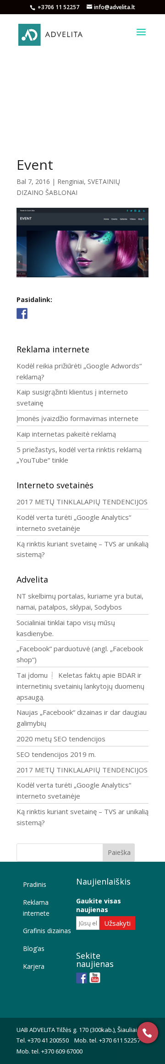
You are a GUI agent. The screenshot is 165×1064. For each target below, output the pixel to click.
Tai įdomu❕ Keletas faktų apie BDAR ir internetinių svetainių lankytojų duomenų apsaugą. (80, 686)
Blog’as (33, 948)
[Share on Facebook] (22, 313)
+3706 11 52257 (59, 7)
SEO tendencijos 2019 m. (56, 754)
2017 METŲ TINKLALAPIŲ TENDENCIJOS (82, 501)
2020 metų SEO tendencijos (60, 738)
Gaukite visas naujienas (98, 905)
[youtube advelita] (94, 977)
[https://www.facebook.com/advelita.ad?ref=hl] (81, 977)
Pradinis (34, 884)
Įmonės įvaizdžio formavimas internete (77, 418)
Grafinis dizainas (47, 930)
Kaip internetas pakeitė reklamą (66, 433)
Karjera (33, 966)
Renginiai (70, 181)
